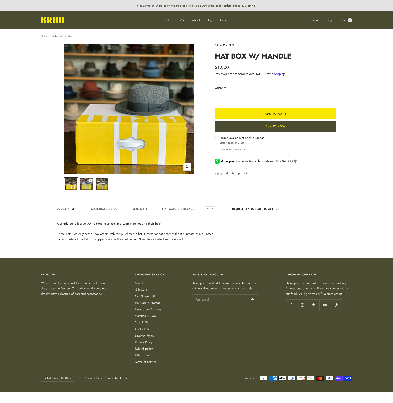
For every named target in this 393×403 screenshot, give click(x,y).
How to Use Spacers (148, 309)
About (196, 20)
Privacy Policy (144, 342)
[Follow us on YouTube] (325, 305)
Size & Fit (139, 209)
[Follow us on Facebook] (291, 305)
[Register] (252, 299)
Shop (169, 20)
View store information (232, 149)
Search (316, 20)
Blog (209, 20)
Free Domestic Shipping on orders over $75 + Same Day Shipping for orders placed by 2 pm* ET (197, 5)
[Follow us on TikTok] (336, 305)
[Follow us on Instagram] (302, 305)
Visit (182, 20)
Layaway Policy (144, 335)
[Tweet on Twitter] (239, 173)
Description (67, 209)
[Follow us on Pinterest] (313, 305)
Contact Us (142, 329)
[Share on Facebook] (227, 173)
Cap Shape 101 (145, 296)
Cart (346, 20)
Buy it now (275, 126)
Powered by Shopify (116, 378)
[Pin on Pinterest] (233, 173)
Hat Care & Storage (178, 209)
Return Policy (143, 355)
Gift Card (141, 289)
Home (223, 20)
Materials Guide (104, 209)
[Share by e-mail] (245, 173)
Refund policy (144, 348)
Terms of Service (146, 362)
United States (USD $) (56, 378)
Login (330, 20)
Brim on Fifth (226, 45)
